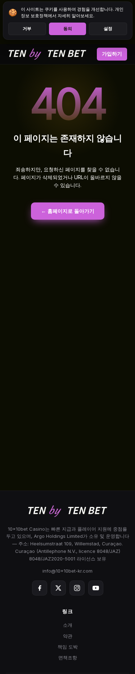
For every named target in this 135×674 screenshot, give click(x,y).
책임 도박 (68, 647)
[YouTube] (95, 588)
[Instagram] (77, 588)
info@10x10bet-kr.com (67, 571)
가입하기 (112, 54)
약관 (67, 636)
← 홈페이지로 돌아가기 (67, 211)
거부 (27, 28)
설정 (108, 28)
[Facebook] (39, 588)
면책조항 (67, 657)
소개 (67, 625)
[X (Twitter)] (58, 588)
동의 (67, 28)
